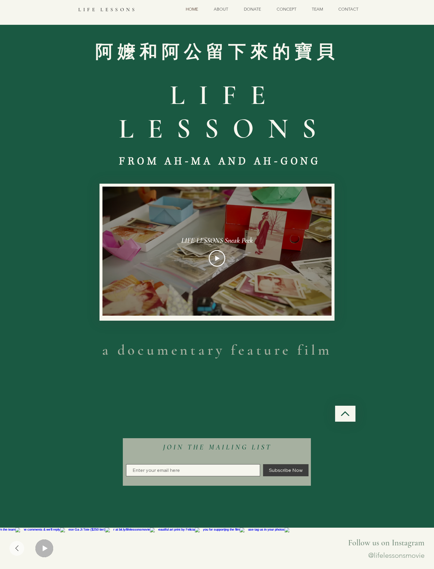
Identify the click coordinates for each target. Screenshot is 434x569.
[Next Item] (16, 548)
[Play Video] (217, 258)
